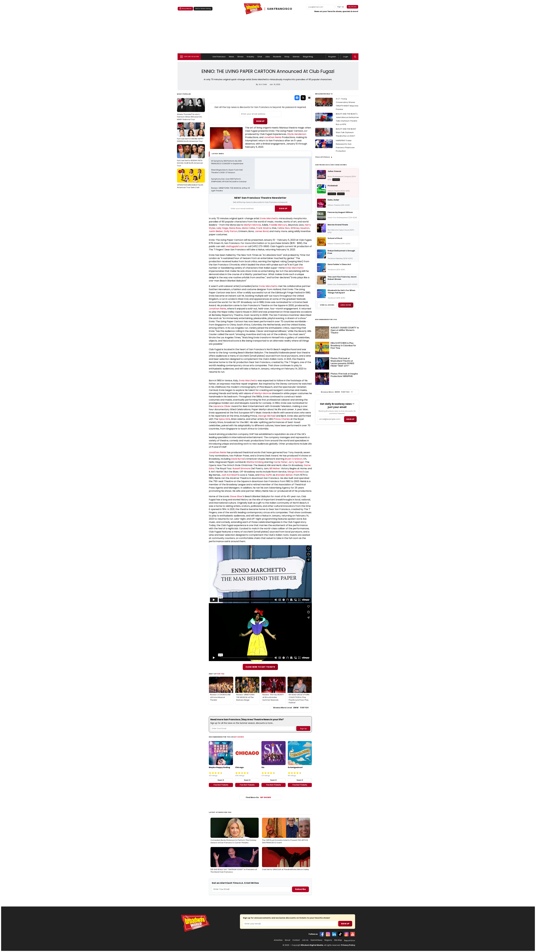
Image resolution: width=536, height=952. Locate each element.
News (231, 56)
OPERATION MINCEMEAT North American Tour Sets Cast (190, 179)
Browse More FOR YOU (335, 392)
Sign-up (340, 7)
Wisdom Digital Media (312, 945)
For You (220, 674)
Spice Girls (224, 419)
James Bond (261, 231)
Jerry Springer (296, 462)
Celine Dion (283, 228)
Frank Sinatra (263, 228)
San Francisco (219, 56)
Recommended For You (326, 319)
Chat (259, 56)
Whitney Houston (300, 228)
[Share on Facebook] (297, 97)
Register (332, 56)
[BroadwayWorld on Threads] (346, 934)
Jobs (267, 56)
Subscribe (300, 889)
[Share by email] (309, 97)
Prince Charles (282, 419)
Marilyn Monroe (252, 224)
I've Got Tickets (221, 785)
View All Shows (327, 305)
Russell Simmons (242, 468)
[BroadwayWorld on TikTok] (340, 934)
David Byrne (237, 458)
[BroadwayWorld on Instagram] (328, 934)
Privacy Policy (348, 945)
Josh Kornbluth (229, 474)
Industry (250, 56)
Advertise (278, 940)
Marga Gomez (295, 471)
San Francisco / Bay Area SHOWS (331, 165)
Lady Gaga (222, 228)
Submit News (316, 940)
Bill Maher (274, 468)
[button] (355, 56)
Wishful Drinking (255, 462)
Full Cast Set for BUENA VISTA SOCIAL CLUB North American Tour (190, 156)
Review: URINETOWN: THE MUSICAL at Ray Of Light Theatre (230, 189)
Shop (286, 56)
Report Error (349, 940)
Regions (328, 940)
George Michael (267, 415)
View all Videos (322, 157)
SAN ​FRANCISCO (279, 8)
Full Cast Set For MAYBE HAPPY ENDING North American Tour (190, 133)
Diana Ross (235, 228)
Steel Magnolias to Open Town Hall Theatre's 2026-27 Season (227, 171)
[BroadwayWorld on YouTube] (352, 934)
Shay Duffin (266, 474)
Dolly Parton (230, 231)
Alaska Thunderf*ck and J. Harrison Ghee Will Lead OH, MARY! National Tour (189, 110)
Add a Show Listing (203, 8)
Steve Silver (236, 496)
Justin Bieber (216, 231)
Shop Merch (186, 8)
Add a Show (345, 305)
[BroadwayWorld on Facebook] (321, 934)
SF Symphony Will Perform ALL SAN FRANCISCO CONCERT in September (227, 162)
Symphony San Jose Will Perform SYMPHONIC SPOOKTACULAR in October (229, 180)
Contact (296, 940)
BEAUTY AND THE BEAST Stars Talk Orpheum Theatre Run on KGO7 (346, 132)
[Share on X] (303, 97)
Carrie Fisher (280, 462)
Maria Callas (248, 228)
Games (296, 56)
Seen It (221, 780)
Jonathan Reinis (272, 137)
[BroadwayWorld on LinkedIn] (334, 934)
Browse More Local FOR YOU (291, 707)
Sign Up (260, 121)
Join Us (305, 940)
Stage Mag (308, 56)
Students (277, 56)
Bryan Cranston (293, 458)
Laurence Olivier (222, 406)
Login (345, 56)
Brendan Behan (284, 474)
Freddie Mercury (278, 224)
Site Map (338, 940)
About (287, 940)
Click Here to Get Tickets (260, 667)
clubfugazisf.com (235, 246)
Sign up (350, 419)
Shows (240, 56)
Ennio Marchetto (269, 218)
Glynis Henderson (296, 134)
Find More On (258, 797)
